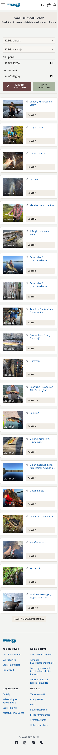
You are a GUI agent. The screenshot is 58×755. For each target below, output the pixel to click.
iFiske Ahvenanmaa (40, 714)
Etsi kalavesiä (9, 659)
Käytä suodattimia (44, 86)
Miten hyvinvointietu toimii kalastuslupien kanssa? (40, 671)
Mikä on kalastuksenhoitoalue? (41, 661)
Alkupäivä (9, 57)
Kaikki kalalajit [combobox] (13, 49)
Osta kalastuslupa (12, 654)
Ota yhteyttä (36, 699)
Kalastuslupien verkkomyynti (10, 701)
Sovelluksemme (38, 709)
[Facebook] (16, 743)
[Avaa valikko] (3, 5)
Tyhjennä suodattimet (19, 86)
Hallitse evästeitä (39, 725)
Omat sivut (8, 669)
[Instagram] (25, 743)
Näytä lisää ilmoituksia (29, 618)
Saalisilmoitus (10, 707)
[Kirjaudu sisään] (55, 5)
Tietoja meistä (37, 694)
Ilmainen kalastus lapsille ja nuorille (39, 681)
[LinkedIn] (33, 743)
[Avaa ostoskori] (49, 5)
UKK (32, 704)
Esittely (6, 694)
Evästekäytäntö (38, 719)
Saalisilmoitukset (11, 664)
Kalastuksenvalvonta (13, 712)
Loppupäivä (10, 70)
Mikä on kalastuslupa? (41, 654)
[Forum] (41, 743)
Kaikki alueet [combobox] (12, 40)
